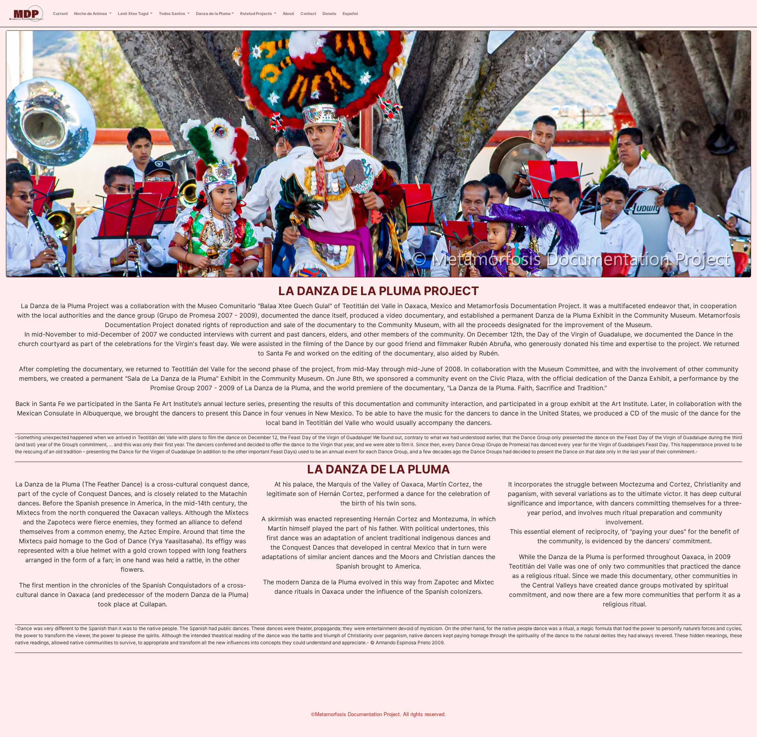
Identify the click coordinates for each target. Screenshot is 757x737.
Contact (308, 13)
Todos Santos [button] (172, 13)
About (288, 13)
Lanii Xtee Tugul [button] (133, 13)
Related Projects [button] (256, 13)
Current (60, 13)
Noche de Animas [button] (91, 13)
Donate (329, 13)
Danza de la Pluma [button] (213, 13)
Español (350, 13)
